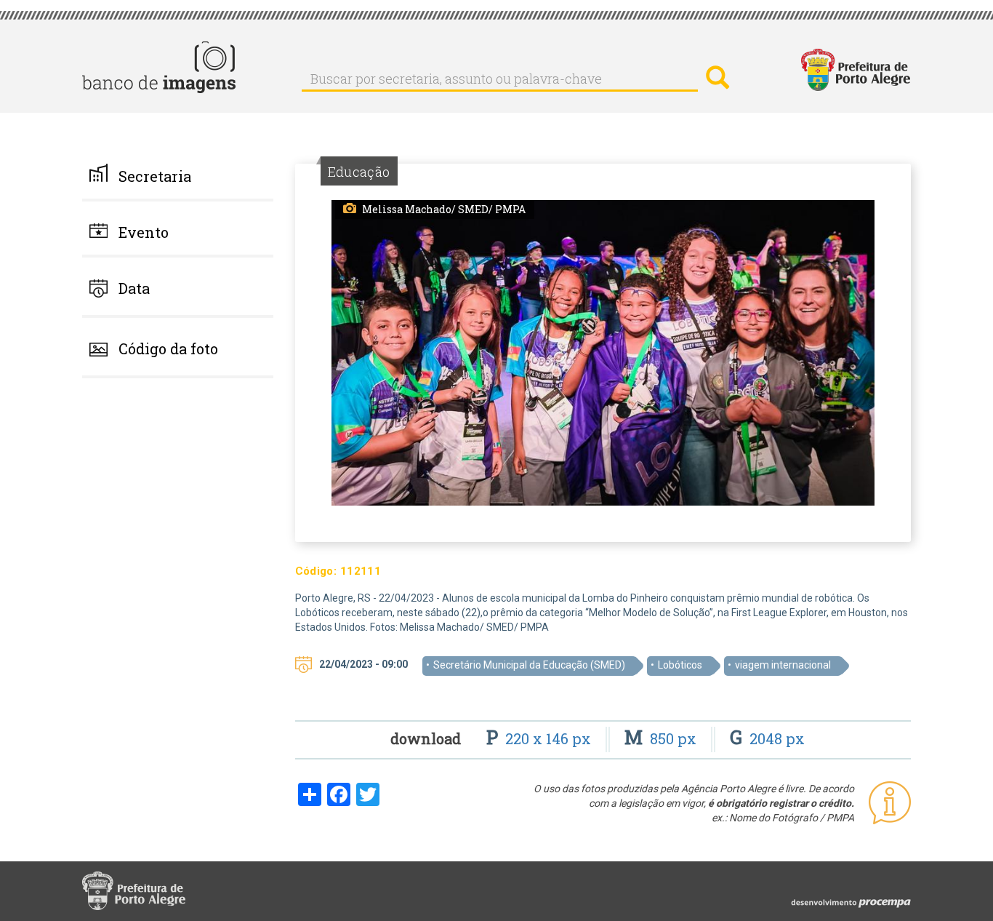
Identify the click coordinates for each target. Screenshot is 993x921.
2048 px (767, 738)
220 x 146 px (540, 738)
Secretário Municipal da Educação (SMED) (529, 665)
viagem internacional (783, 665)
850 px (662, 738)
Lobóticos (680, 665)
